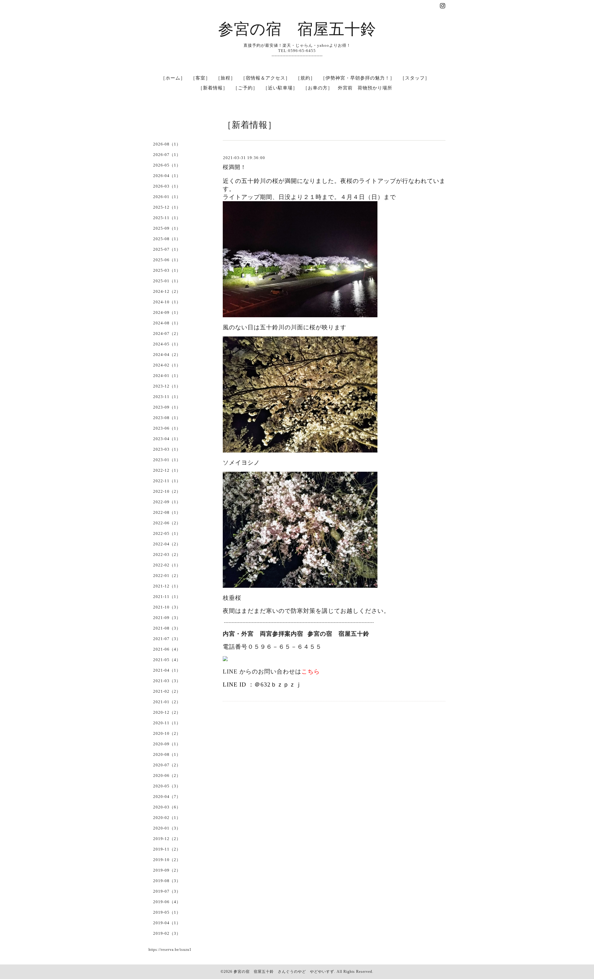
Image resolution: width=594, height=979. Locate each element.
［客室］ (200, 78)
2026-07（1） (167, 154)
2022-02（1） (167, 565)
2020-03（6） (167, 807)
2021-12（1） (167, 586)
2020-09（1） (167, 744)
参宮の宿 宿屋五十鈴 (297, 29)
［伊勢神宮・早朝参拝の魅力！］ (358, 78)
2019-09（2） (167, 870)
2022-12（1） (167, 470)
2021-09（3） (167, 617)
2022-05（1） (167, 533)
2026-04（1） (167, 175)
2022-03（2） (167, 554)
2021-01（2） (167, 702)
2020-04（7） (167, 796)
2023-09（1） (167, 407)
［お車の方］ (318, 87)
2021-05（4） (167, 659)
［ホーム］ (173, 78)
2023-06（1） (167, 428)
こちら (310, 671)
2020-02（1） (167, 817)
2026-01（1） (167, 196)
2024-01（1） (167, 375)
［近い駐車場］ (280, 87)
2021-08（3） (167, 628)
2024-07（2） (167, 333)
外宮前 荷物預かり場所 (365, 87)
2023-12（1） (167, 386)
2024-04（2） (167, 354)
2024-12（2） (167, 291)
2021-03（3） (167, 680)
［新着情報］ (213, 87)
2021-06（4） (167, 649)
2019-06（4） (167, 901)
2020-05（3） (167, 786)
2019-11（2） (167, 849)
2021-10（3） (167, 607)
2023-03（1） (167, 449)
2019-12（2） (167, 838)
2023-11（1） (167, 396)
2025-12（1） (167, 207)
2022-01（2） (167, 575)
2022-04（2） (167, 544)
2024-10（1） (167, 302)
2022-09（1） (167, 502)
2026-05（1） (167, 165)
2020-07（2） (167, 765)
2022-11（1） (167, 481)
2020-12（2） (167, 712)
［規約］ (305, 78)
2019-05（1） (167, 912)
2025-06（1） (167, 260)
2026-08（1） (167, 144)
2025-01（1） (167, 281)
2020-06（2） (167, 775)
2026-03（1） (167, 186)
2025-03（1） (167, 270)
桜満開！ (234, 167)
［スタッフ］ (415, 78)
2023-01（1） (167, 459)
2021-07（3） (167, 638)
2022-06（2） (167, 523)
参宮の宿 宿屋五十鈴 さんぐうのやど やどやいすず (284, 971)
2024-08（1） (167, 323)
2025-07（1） (167, 249)
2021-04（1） (167, 670)
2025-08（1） (167, 238)
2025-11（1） (167, 217)
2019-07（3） (167, 891)
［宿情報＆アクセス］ (265, 78)
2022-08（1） (167, 512)
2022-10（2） (167, 491)
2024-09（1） (167, 312)
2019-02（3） (167, 933)
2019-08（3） (167, 880)
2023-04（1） (167, 438)
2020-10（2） (167, 733)
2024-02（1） (167, 365)
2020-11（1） (167, 723)
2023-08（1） (167, 417)
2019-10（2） (167, 859)
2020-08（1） (167, 754)
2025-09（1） (167, 228)
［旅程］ (225, 78)
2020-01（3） (167, 828)
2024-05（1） (167, 344)
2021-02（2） (167, 691)
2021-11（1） (167, 596)
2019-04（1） (167, 923)
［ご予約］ (245, 87)
